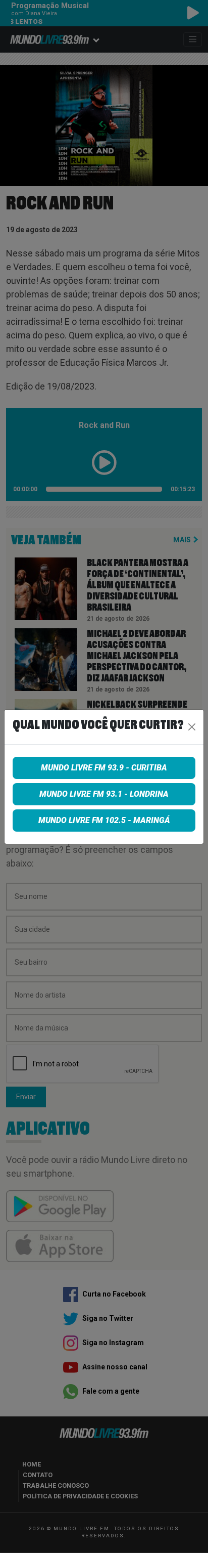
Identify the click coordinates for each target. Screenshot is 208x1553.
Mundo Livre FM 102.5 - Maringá (104, 820)
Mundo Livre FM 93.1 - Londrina (104, 794)
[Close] (191, 727)
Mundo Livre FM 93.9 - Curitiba (104, 767)
